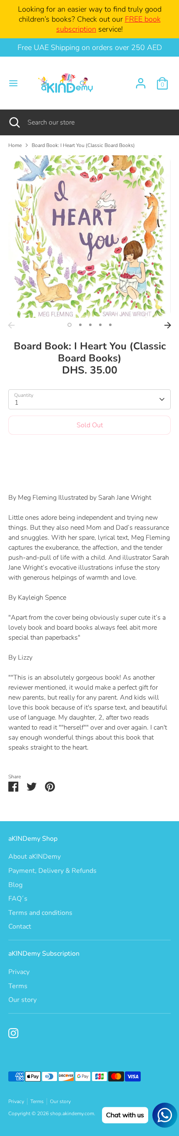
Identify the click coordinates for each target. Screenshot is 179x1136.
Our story (22, 999)
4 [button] (100, 325)
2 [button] (80, 325)
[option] (89, 236)
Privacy (19, 972)
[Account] (140, 80)
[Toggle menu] (13, 83)
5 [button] (110, 325)
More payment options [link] (89, 471)
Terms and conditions (40, 912)
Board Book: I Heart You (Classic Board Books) (83, 145)
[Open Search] (13, 122)
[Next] (168, 325)
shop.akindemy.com (72, 1113)
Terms (17, 986)
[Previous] (11, 325)
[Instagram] (13, 1033)
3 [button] (90, 325)
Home (15, 145)
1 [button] (69, 325)
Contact (19, 926)
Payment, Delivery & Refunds (52, 870)
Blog (15, 884)
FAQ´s (17, 898)
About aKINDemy (34, 856)
